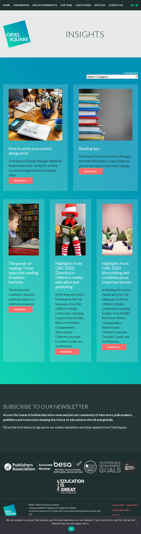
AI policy (116, 515)
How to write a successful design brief (30, 151)
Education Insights (45, 5)
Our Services (21, 5)
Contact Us (116, 5)
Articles (99, 5)
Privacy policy (118, 505)
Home (6, 5)
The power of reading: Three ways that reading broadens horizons (23, 272)
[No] (136, 525)
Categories (130, 73)
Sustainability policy (121, 510)
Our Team (66, 5)
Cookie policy (132, 505)
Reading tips (89, 148)
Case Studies (83, 5)
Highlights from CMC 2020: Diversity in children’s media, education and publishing (69, 275)
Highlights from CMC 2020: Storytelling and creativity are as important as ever (117, 272)
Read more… (20, 180)
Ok (71, 528)
